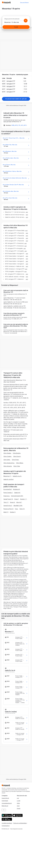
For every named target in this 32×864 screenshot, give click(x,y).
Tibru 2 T (6, 502)
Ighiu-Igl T (19, 502)
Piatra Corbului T (8, 492)
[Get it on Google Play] (7, 815)
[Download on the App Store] (17, 815)
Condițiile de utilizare (7, 823)
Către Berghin (16, 453)
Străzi (18, 803)
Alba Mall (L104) (17, 505)
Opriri (18, 805)
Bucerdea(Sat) (7, 489)
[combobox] (16, 19)
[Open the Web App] (7, 819)
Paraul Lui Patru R (8, 509)
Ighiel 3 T (5, 512)
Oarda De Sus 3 (7, 505)
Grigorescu (6, 496)
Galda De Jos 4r (17, 476)
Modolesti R (16, 489)
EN (3, 809)
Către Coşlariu (7, 456)
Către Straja (15, 459)
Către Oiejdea (7, 453)
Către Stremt (17, 456)
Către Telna (16, 466)
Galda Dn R (17, 492)
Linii (18, 798)
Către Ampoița (7, 466)
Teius (16, 509)
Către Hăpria (19, 463)
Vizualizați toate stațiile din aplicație (16, 99)
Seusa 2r (12, 502)
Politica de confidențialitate (20, 823)
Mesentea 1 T (7, 476)
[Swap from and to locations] (25, 20)
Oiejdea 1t (13, 512)
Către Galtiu (6, 459)
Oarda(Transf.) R (8, 499)
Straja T (16, 499)
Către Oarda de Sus (8, 463)
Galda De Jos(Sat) (8, 479)
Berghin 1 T (23, 499)
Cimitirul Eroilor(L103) (17, 496)
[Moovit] (6, 3)
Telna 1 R (21, 509)
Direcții (18, 808)
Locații (18, 800)
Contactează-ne (5, 825)
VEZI (27, 212)
